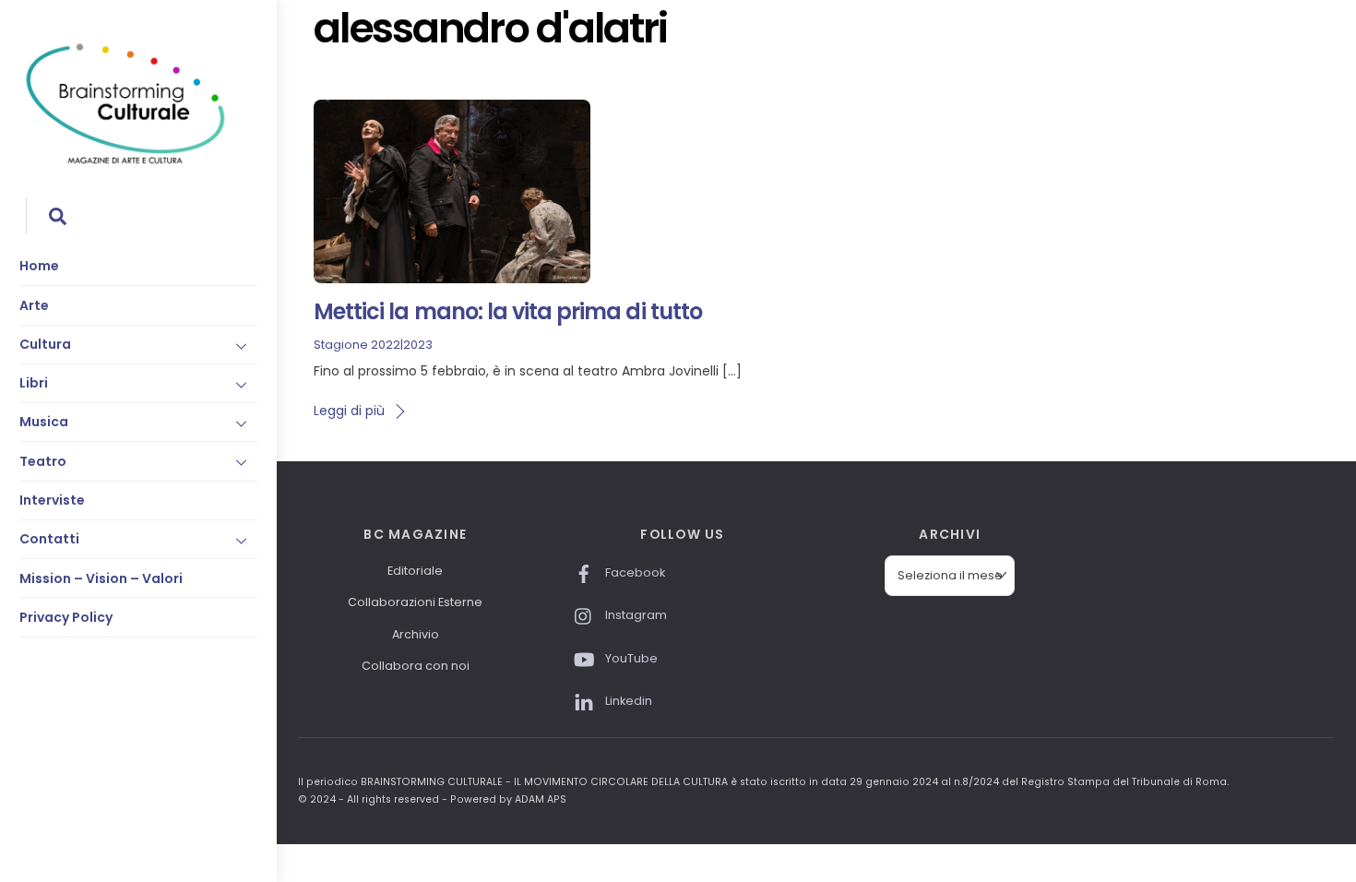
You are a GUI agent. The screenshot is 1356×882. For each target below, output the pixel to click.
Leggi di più (349, 410)
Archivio (415, 634)
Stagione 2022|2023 (373, 344)
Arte (34, 305)
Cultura (45, 344)
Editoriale (415, 570)
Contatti (49, 539)
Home (39, 265)
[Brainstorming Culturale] (125, 161)
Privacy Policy (66, 617)
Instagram (634, 615)
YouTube (630, 658)
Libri (33, 383)
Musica (43, 421)
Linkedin (627, 701)
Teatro (42, 461)
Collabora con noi (416, 665)
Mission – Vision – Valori (101, 578)
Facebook (633, 572)
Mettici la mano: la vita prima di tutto (508, 311)
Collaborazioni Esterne (415, 602)
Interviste (52, 500)
